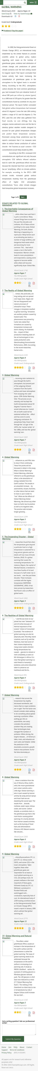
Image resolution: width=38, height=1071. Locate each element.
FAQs (15, 1047)
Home (4, 1047)
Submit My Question (13, 1039)
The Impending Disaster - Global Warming (18, 537)
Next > (23, 197)
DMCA (11, 1068)
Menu (32, 2)
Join (9, 1047)
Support (4, 1050)
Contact (29, 1047)
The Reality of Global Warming (18, 290)
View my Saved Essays (22, 13)
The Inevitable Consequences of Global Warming (17, 209)
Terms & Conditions (17, 1050)
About (22, 1047)
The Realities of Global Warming (18, 615)
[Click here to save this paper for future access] (29, 286)
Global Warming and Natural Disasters (16, 936)
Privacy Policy (7, 1052)
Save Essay (6, 13)
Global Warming (11, 375)
